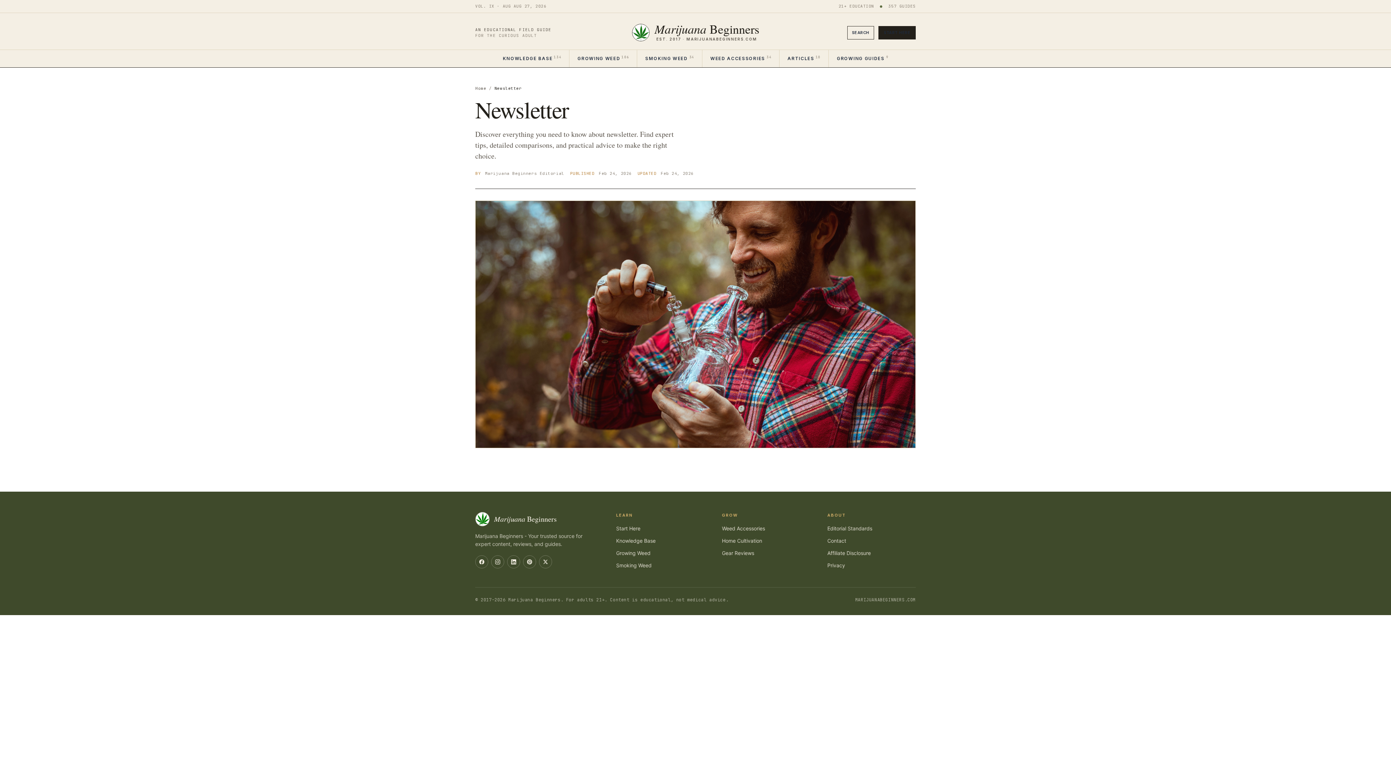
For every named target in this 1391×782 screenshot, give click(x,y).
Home (480, 88)
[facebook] (481, 561)
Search (860, 32)
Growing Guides (862, 58)
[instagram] (497, 561)
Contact (836, 541)
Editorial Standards (849, 528)
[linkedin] (513, 561)
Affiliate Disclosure (849, 553)
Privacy (836, 565)
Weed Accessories (740, 58)
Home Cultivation (742, 541)
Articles (804, 58)
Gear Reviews (738, 553)
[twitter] (545, 561)
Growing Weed (603, 58)
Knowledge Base (532, 58)
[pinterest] (529, 561)
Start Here (897, 32)
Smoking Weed (669, 58)
